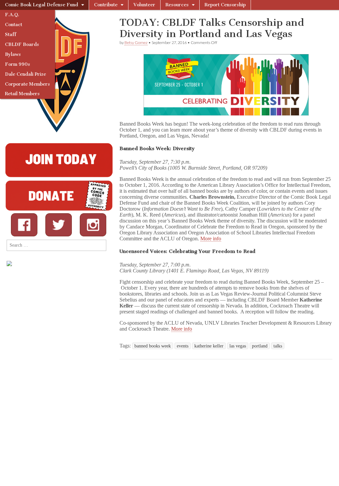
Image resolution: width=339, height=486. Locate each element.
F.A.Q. (12, 15)
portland (259, 345)
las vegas (237, 345)
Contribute (106, 5)
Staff (10, 34)
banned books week (152, 345)
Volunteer (144, 5)
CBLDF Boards (22, 44)
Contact (13, 24)
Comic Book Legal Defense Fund (41, 5)
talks (277, 345)
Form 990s (17, 64)
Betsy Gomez (136, 42)
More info (210, 238)
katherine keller (208, 345)
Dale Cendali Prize (25, 74)
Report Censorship (225, 5)
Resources (177, 5)
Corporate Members (27, 84)
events (182, 345)
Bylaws (13, 54)
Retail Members (22, 94)
